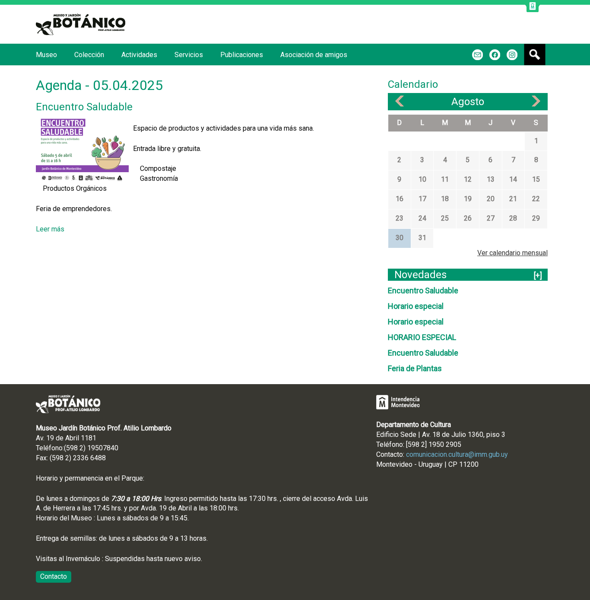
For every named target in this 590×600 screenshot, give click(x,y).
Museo (46, 55)
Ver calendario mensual (512, 253)
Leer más (50, 229)
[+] (538, 275)
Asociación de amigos (313, 55)
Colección (89, 55)
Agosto (467, 102)
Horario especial (416, 306)
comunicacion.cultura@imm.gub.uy (457, 454)
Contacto (53, 576)
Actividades (139, 55)
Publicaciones (241, 55)
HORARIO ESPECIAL (422, 337)
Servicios (188, 55)
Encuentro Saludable (84, 107)
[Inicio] (80, 24)
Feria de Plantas (415, 368)
